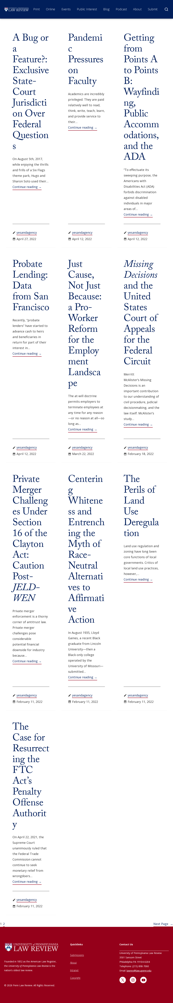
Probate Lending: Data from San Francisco (31, 287)
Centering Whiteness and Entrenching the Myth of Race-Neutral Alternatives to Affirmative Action (86, 551)
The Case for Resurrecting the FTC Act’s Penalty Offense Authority (31, 777)
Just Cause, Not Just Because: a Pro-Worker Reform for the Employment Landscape (84, 325)
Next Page (163, 924)
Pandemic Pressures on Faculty (85, 61)
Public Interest (87, 9)
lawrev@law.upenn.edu (139, 970)
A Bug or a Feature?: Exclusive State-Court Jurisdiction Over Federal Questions (31, 93)
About (137, 9)
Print (36, 9)
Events (66, 9)
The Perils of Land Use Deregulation (141, 507)
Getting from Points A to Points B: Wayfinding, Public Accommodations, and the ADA (141, 99)
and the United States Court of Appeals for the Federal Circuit (140, 314)
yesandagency (27, 232)
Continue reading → (27, 187)
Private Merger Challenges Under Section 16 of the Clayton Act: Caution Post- (30, 540)
